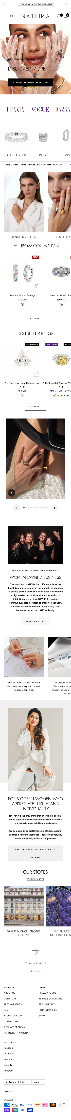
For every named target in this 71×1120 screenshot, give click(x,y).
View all (35, 319)
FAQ (6, 1010)
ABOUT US (9, 992)
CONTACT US (11, 1021)
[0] (58, 16)
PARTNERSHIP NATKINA (16, 1032)
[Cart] (65, 16)
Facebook (9, 1048)
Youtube (8, 1059)
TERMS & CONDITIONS (50, 998)
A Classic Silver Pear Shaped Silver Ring (22, 385)
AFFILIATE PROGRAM (15, 1027)
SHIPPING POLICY (48, 1010)
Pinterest (8, 1070)
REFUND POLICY (47, 1004)
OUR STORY (10, 998)
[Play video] (11, 493)
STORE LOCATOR (35, 879)
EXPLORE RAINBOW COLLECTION (31, 82)
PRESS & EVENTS (13, 1004)
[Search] (11, 16)
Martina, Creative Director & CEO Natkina (35, 853)
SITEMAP (43, 1015)
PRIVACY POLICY (47, 992)
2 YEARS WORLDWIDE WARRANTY (36, 4)
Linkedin (8, 1065)
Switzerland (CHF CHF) (16, 1082)
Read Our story (35, 621)
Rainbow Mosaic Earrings (22, 295)
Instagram (9, 1053)
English (37, 1082)
